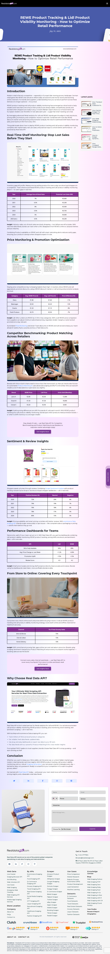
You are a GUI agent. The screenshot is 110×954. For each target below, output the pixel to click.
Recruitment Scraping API (34, 907)
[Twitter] (9, 864)
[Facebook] (22, 864)
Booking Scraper (53, 910)
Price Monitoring (21, 326)
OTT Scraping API (33, 901)
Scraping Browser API (14, 877)
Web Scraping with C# (95, 900)
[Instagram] (28, 864)
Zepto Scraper (52, 905)
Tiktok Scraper (52, 913)
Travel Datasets (72, 904)
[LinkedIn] (15, 864)
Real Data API (24, 772)
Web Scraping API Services (13, 896)
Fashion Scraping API (34, 916)
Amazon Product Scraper (53, 875)
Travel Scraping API (33, 889)
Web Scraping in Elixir (94, 895)
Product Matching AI (25, 386)
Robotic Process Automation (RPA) (73, 880)
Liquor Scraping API (34, 904)
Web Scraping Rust (93, 890)
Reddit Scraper (52, 915)
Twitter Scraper (52, 899)
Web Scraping (12, 887)
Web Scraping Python (94, 879)
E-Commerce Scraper (54, 891)
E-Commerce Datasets (72, 897)
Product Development (75, 884)
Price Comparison (73, 874)
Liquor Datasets (72, 912)
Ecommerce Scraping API (34, 875)
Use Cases (10, 885)
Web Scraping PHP (93, 882)
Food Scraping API (33, 879)
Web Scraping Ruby (94, 887)
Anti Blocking (11, 879)
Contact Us (11, 917)
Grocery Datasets (73, 909)
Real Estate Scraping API (34, 893)
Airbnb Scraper (52, 907)
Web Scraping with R (94, 898)
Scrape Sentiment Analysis (54, 488)
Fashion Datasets (73, 914)
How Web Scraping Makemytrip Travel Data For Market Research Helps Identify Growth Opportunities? (97, 120)
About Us (10, 912)
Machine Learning (73, 889)
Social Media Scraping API (34, 897)
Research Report (93, 911)
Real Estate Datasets (74, 906)
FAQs (9, 914)
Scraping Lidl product (34, 764)
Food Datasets (72, 901)
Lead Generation (73, 887)
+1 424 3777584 (82, 855)
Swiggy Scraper (52, 889)
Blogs (89, 877)
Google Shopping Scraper (53, 882)
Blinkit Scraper (52, 894)
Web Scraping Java (93, 884)
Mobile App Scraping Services (14, 901)
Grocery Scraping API (34, 886)
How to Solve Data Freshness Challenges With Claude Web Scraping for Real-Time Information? (97, 128)
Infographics (91, 914)
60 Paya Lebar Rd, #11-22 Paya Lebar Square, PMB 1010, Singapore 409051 (89, 862)
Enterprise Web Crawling (12, 891)
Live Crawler (11, 874)
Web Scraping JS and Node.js (94, 904)
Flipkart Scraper (52, 897)
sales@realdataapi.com (85, 858)
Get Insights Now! (43, 432)
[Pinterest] (34, 864)
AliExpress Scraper (53, 879)
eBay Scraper (51, 902)
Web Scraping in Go (94, 892)
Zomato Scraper (52, 886)
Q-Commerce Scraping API (32, 882)
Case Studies (92, 909)
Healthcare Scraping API (34, 912)
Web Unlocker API (13, 882)
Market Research (73, 877)
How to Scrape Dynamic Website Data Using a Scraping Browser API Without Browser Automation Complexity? (97, 137)
